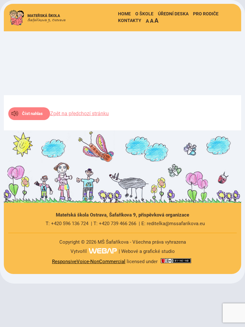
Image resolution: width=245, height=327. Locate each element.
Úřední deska (173, 13)
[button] (152, 20)
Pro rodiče (206, 13)
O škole (144, 13)
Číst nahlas (32, 113)
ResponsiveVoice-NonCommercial (88, 261)
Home (124, 13)
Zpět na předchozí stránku (79, 113)
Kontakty (129, 20)
